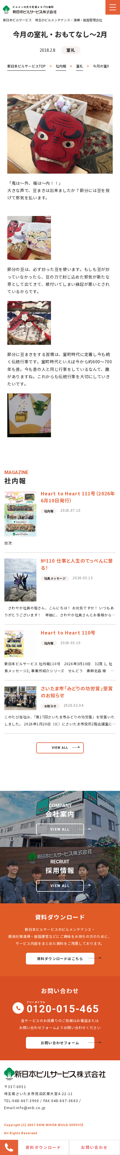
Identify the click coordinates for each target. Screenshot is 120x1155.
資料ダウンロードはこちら (60, 958)
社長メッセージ (55, 578)
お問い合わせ (94, 1147)
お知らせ (50, 706)
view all (60, 748)
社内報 (49, 511)
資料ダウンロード (43, 1147)
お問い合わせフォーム (60, 1042)
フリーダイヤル (63, 1008)
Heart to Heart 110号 (68, 632)
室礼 (70, 50)
